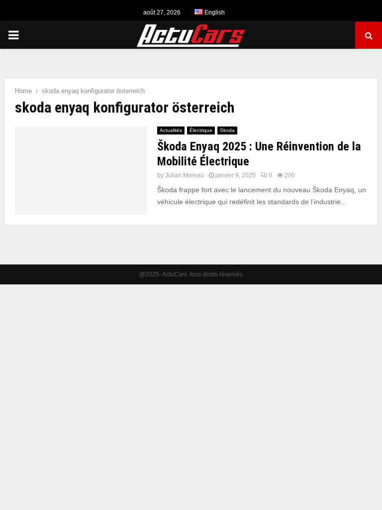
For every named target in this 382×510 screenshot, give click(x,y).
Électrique (201, 130)
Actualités (171, 130)
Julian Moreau (184, 175)
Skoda (227, 130)
